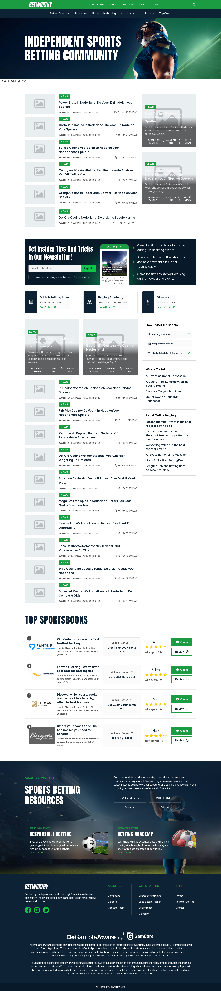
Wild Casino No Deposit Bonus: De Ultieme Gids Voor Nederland (97, 571)
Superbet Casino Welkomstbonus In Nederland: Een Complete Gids (96, 593)
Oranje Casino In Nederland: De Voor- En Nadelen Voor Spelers (98, 195)
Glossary (144, 913)
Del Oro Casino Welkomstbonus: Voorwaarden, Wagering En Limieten (92, 458)
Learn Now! (104, 307)
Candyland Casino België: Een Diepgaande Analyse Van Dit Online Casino (96, 172)
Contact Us (114, 895)
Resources (81, 13)
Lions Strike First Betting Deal (165, 460)
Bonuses (128, 4)
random (149, 13)
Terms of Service (185, 901)
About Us (126, 13)
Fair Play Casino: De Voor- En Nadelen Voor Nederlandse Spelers (89, 412)
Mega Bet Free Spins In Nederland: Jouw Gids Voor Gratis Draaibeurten (95, 503)
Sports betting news (150, 895)
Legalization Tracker (150, 901)
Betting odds (146, 907)
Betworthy (115, 986)
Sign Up (88, 268)
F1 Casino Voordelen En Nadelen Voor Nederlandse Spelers (95, 390)
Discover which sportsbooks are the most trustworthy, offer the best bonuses (167, 435)
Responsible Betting (104, 13)
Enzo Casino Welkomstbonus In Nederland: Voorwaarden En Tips (90, 548)
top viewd (165, 13)
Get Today (45, 307)
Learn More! (164, 307)
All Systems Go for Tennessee (166, 376)
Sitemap (180, 907)
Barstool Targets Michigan (163, 391)
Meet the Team (116, 907)
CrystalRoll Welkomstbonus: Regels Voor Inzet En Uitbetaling (94, 525)
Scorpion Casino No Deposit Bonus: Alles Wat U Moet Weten (97, 480)
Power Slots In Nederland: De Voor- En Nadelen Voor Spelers (96, 104)
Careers (112, 901)
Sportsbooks (97, 4)
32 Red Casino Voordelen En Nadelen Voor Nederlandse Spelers (89, 150)
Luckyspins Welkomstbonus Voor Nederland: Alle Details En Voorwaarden (51, 342)
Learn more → (38, 852)
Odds (113, 4)
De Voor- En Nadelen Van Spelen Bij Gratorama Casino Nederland (110, 345)
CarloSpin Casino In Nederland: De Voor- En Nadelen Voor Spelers (96, 127)
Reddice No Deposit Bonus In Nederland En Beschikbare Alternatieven (89, 435)
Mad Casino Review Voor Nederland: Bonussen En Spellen (165, 117)
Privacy (179, 895)
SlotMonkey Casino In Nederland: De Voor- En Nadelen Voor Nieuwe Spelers (169, 174)
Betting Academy (59, 13)
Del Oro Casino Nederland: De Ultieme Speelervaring (97, 217)
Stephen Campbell (71, 112)
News (142, 4)
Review (179, 651)
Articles (155, 4)
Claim (184, 642)
